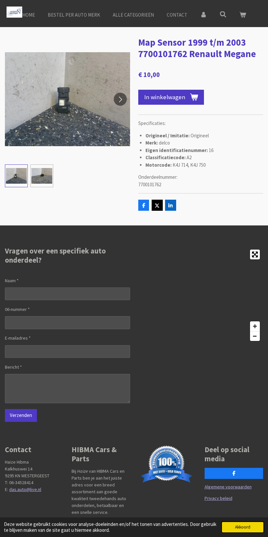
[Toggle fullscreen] (255, 254)
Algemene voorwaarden (228, 487)
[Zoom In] (255, 326)
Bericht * (13, 367)
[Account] (203, 15)
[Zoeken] (223, 14)
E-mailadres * (18, 338)
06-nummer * (17, 309)
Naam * (12, 281)
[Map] (200, 295)
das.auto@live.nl (25, 489)
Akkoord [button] (242, 527)
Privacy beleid (218, 498)
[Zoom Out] (255, 336)
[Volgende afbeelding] (120, 99)
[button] (16, 175)
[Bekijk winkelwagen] (242, 15)
